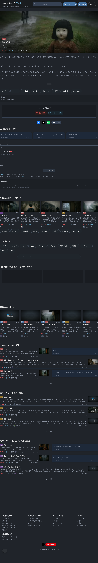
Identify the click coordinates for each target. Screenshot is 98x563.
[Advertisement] (49, 294)
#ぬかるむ (76, 91)
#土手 (56, 91)
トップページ (81, 518)
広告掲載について (33, 518)
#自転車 (25, 91)
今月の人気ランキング (8, 528)
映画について (32, 523)
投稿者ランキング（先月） (10, 539)
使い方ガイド (57, 518)
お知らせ (80, 521)
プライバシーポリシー (59, 523)
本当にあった (12, 3)
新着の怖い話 (6, 521)
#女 (12, 251)
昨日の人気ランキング (8, 523)
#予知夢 (74, 246)
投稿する (80, 523)
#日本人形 (45, 91)
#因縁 (24, 246)
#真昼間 (65, 91)
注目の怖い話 (6, 518)
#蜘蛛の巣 (63, 246)
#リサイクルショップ (9, 246)
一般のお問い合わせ (34, 525)
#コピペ (42, 246)
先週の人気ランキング (8, 525)
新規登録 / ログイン (83, 525)
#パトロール (86, 246)
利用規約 (3, 174)
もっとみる (49, 383)
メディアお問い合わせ (35, 521)
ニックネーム (4, 144)
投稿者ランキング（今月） (10, 537)
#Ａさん (15, 91)
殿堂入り (4, 530)
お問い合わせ (57, 525)
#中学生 (5, 91)
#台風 (35, 91)
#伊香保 (52, 246)
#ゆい (4, 251)
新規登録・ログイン (26, 176)
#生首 (32, 246)
